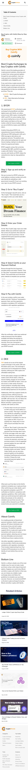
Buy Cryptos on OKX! (14, 510)
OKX (5, 98)
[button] (3, 2)
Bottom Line (6, 28)
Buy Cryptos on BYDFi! (14, 163)
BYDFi (13, 109)
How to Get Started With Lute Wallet (12, 691)
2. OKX (5, 23)
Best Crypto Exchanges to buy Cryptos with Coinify (14, 17)
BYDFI (6, 94)
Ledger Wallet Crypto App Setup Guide (13, 612)
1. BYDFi (5, 20)
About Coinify (6, 26)
